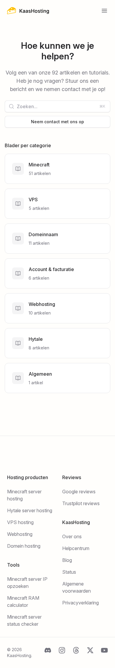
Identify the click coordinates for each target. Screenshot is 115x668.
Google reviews (79, 491)
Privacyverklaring (80, 603)
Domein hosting (23, 546)
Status (69, 572)
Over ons (72, 536)
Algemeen (40, 374)
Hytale (36, 339)
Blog (67, 560)
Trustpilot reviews (81, 503)
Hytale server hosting (29, 510)
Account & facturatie (51, 269)
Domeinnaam (43, 234)
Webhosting (42, 304)
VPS (33, 199)
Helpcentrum (75, 548)
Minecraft (39, 165)
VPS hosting (20, 522)
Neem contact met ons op (57, 121)
